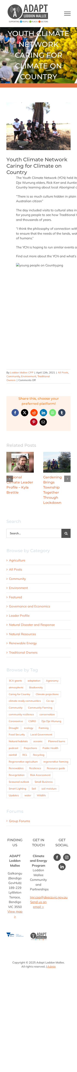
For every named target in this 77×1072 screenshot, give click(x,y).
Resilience (35, 758)
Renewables (16, 758)
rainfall (13, 744)
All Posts (63, 372)
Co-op (50, 690)
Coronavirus (16, 711)
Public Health (50, 737)
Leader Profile (19, 605)
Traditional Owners (23, 642)
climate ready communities (25, 690)
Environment (28, 376)
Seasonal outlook (19, 771)
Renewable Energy (23, 633)
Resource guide (56, 758)
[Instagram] (66, 847)
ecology (28, 717)
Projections (30, 737)
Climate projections (47, 684)
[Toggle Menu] (67, 13)
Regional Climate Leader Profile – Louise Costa (57, 462)
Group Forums (19, 811)
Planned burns (56, 731)
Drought (13, 717)
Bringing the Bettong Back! (20, 462)
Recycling (38, 744)
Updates (14, 785)
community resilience (21, 704)
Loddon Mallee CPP (21, 372)
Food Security (17, 724)
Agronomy (52, 670)
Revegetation (17, 764)
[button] (9, 474)
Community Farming (40, 697)
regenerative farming (55, 751)
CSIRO (32, 711)
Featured (15, 587)
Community (13, 376)
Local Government (41, 724)
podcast (13, 737)
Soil (34, 778)
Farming (44, 717)
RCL (24, 744)
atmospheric (16, 677)
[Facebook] (57, 847)
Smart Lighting (17, 778)
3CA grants (15, 670)
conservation (47, 704)
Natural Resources (22, 624)
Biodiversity (36, 677)
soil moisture (49, 778)
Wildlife (41, 785)
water (27, 785)
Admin (51, 956)
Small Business (44, 771)
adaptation (34, 670)
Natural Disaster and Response (32, 615)
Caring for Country (19, 684)
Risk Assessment (40, 764)
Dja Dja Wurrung (51, 711)
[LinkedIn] (62, 856)
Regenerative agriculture (23, 751)
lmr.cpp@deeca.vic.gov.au (49, 887)
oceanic (38, 731)
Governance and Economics (29, 596)
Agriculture (17, 550)
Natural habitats (18, 731)
